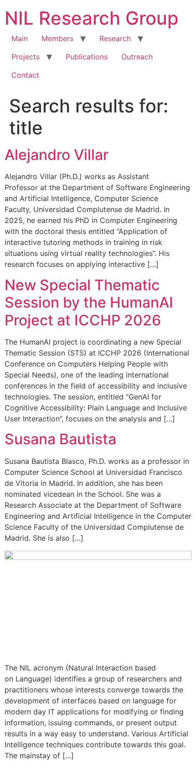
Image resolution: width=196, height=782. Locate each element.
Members (57, 38)
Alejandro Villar (56, 155)
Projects (25, 56)
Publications (87, 56)
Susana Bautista (60, 439)
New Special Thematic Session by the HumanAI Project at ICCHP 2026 (89, 302)
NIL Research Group (92, 18)
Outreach (137, 56)
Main (19, 38)
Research (115, 38)
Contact (25, 75)
